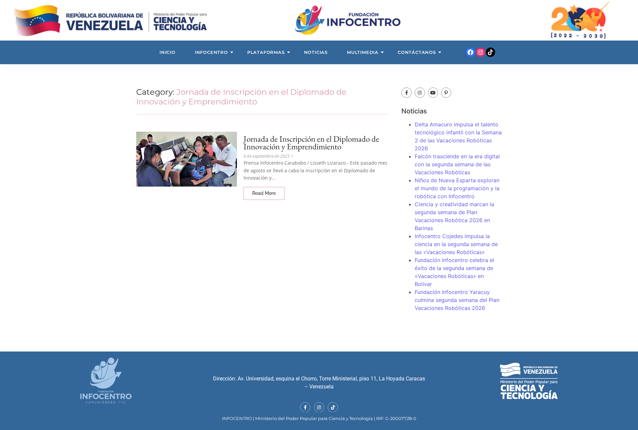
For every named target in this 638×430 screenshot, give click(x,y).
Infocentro (211, 52)
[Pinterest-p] (446, 92)
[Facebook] (470, 52)
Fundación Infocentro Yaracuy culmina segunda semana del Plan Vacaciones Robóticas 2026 (457, 300)
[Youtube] (433, 92)
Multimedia (362, 52)
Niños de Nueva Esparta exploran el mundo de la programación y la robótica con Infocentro (457, 188)
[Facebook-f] (406, 92)
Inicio (167, 52)
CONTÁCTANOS (417, 52)
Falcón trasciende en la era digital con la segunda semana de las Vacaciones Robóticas (457, 164)
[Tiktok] (490, 52)
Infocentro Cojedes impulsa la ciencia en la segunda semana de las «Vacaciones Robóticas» (456, 244)
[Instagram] (480, 52)
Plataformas (266, 52)
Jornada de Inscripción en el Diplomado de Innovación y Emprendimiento (311, 142)
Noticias (316, 52)
